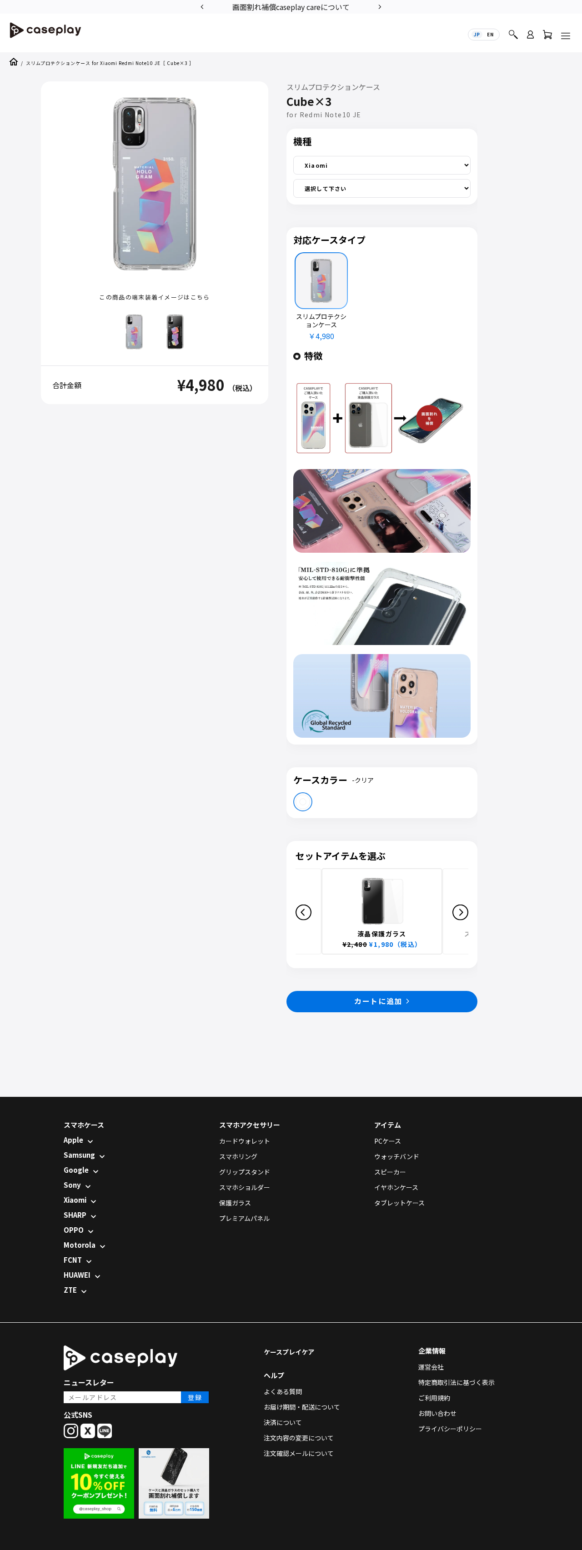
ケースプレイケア (289, 1351)
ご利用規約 (434, 1397)
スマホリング (238, 1156)
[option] (291, 6)
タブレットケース (399, 1202)
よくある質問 (283, 1391)
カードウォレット (244, 1140)
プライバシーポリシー (450, 1428)
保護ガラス (235, 1202)
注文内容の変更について (299, 1437)
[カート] (547, 36)
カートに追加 (378, 1000)
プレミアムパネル (244, 1218)
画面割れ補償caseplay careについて (291, 6)
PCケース (387, 1140)
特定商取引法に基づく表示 (456, 1382)
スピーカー (390, 1171)
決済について (283, 1422)
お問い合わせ (437, 1413)
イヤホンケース (396, 1187)
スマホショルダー (244, 1187)
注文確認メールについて (299, 1453)
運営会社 (431, 1366)
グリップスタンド (244, 1171)
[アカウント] (530, 38)
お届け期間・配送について (302, 1406)
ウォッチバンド (396, 1156)
